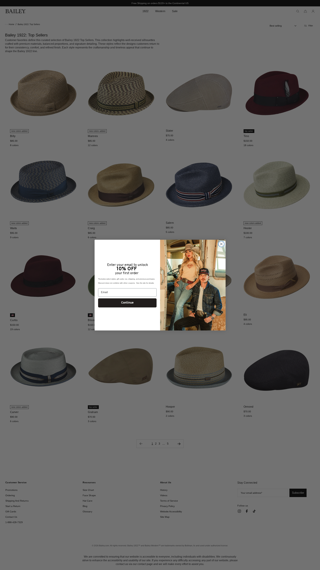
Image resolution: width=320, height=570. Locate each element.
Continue (127, 303)
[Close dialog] (221, 244)
